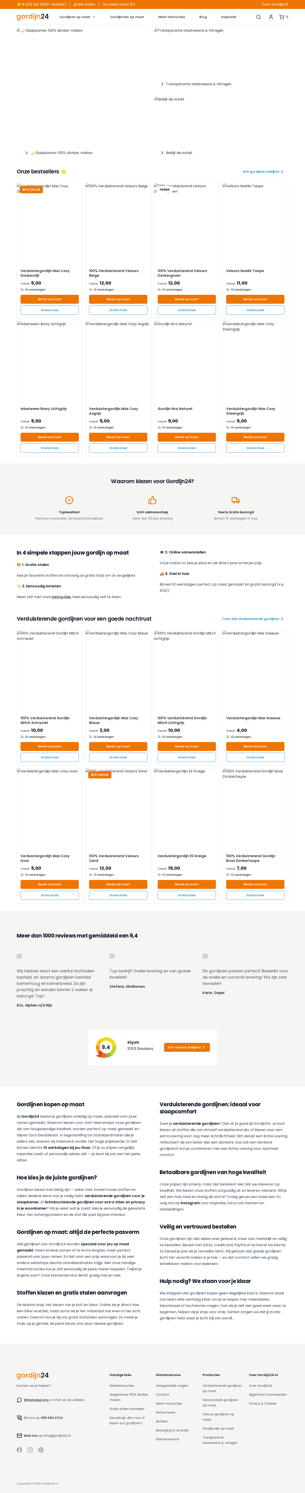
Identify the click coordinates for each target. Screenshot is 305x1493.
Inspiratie (228, 17)
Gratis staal (49, 310)
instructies (61, 596)
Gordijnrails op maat (127, 17)
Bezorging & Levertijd (172, 1430)
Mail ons (31, 1435)
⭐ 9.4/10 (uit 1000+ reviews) (41, 4)
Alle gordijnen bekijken (261, 171)
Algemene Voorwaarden (268, 1394)
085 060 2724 (52, 1418)
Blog (203, 17)
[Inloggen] (271, 16)
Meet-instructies (171, 17)
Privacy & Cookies (263, 1403)
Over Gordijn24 (275, 4)
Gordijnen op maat (74, 17)
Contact (162, 1394)
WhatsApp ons (36, 1400)
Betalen (162, 1421)
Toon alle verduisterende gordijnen (250, 619)
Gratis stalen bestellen (127, 1409)
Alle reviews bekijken (184, 1047)
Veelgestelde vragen (172, 1385)
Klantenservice (167, 1439)
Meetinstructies (122, 1385)
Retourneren (165, 1412)
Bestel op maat (49, 299)
